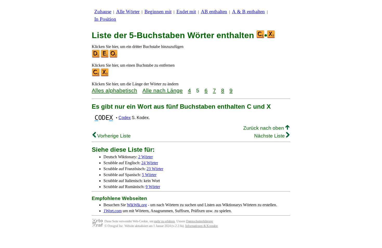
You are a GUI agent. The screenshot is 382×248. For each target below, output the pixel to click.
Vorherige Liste (113, 136)
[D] (96, 56)
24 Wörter (149, 163)
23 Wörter (155, 169)
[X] (105, 75)
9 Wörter (153, 186)
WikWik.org (137, 205)
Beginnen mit (158, 11)
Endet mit (186, 11)
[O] (113, 56)
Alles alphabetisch (114, 90)
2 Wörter (145, 157)
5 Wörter (149, 175)
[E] (105, 56)
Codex (124, 117)
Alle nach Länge (162, 90)
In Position (105, 19)
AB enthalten (214, 11)
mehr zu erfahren (164, 221)
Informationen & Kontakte (201, 226)
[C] (96, 75)
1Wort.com (112, 211)
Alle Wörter (128, 11)
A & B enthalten (248, 11)
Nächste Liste (270, 136)
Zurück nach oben (264, 128)
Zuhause (102, 11)
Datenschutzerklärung (199, 221)
